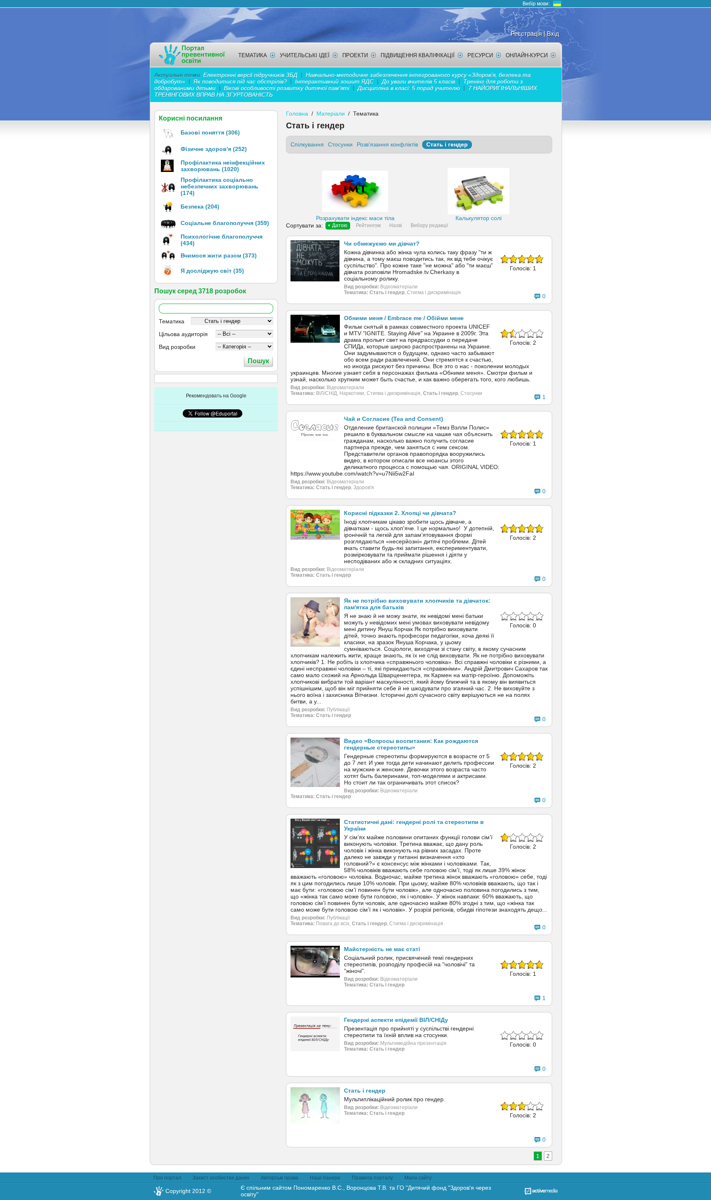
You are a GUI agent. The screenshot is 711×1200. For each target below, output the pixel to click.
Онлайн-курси (527, 55)
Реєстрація (526, 33)
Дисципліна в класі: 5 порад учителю (409, 88)
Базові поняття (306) (210, 132)
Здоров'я (363, 487)
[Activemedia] (541, 1193)
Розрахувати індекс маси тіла (355, 218)
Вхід (553, 33)
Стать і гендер (447, 144)
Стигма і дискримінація (434, 292)
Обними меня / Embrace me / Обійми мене (404, 318)
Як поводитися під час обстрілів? (240, 81)
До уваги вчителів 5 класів (419, 81)
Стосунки (340, 144)
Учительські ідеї (305, 55)
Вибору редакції (429, 225)
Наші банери (325, 1178)
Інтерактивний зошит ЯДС (334, 81)
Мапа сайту (418, 1178)
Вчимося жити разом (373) (219, 255)
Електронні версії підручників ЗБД (250, 75)
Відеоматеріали (399, 287)
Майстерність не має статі (382, 949)
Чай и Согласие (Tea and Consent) (393, 418)
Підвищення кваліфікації (418, 55)
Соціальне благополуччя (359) (225, 223)
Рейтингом (368, 225)
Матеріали (330, 113)
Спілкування (307, 144)
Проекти (355, 55)
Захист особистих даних (221, 1178)
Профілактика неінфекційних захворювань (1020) (223, 165)
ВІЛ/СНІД (326, 393)
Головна (297, 113)
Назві (395, 225)
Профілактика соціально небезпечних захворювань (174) (219, 186)
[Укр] (557, 4)
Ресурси (480, 55)
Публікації (338, 710)
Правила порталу (372, 1178)
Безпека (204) (200, 206)
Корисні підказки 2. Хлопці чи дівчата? (400, 513)
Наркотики (351, 393)
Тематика (252, 55)
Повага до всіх (332, 923)
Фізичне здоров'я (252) (214, 149)
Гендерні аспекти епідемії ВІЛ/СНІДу (396, 1020)
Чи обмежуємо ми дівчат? (382, 243)
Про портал (167, 1178)
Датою (339, 225)
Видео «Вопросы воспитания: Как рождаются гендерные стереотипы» (411, 744)
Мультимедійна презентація (413, 1043)
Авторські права (279, 1178)
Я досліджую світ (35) (212, 270)
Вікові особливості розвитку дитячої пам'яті (286, 88)
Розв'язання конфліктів (387, 144)
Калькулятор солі (478, 218)
